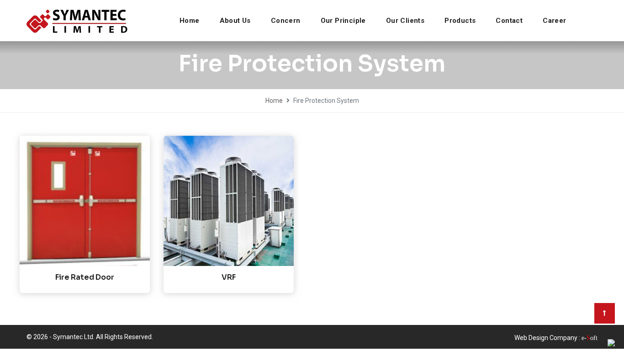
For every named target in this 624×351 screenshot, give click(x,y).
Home (190, 20)
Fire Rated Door (84, 277)
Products (460, 20)
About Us (235, 20)
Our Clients (405, 20)
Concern (286, 20)
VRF (229, 277)
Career (554, 20)
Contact (509, 20)
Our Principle (343, 20)
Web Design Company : (547, 337)
